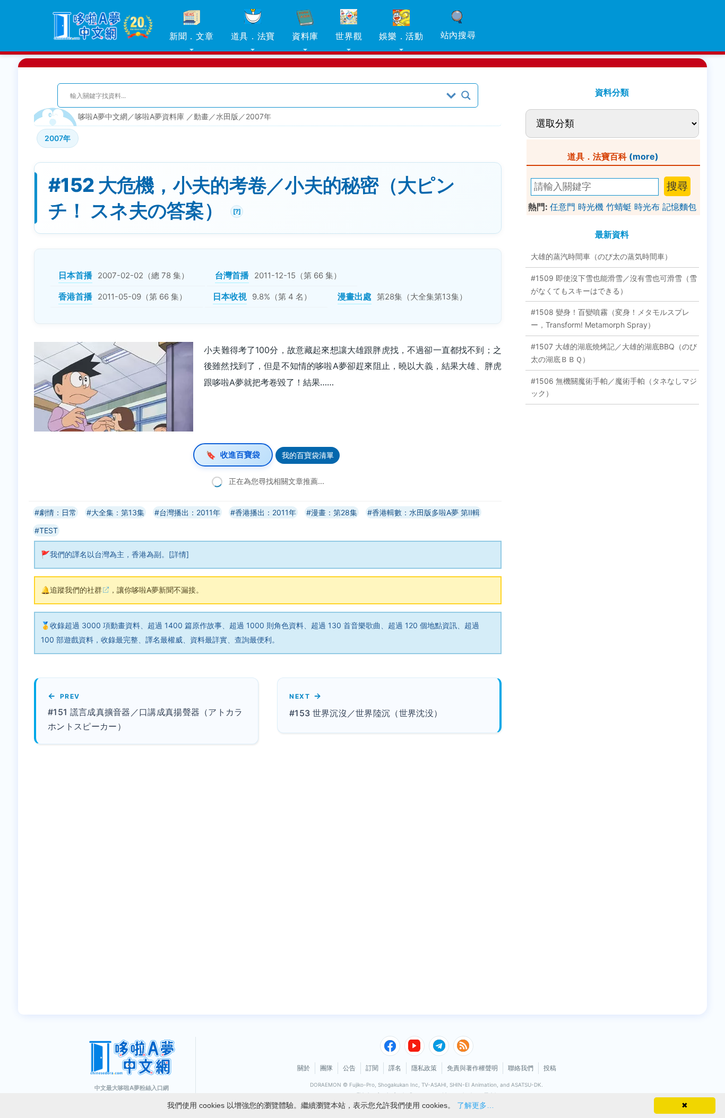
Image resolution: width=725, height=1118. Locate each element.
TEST (48, 530)
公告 (349, 1068)
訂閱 (372, 1068)
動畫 (201, 116)
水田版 (227, 116)
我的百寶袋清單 (308, 455)
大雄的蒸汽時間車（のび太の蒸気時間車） (601, 256)
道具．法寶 (253, 36)
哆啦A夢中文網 (102, 116)
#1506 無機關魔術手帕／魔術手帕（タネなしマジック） (614, 387)
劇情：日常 (57, 512)
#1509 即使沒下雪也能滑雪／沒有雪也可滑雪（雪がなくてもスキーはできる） (614, 284)
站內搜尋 (458, 35)
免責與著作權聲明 (472, 1068)
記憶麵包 (679, 206)
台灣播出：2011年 (189, 512)
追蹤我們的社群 (76, 589)
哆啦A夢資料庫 (159, 116)
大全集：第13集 (117, 512)
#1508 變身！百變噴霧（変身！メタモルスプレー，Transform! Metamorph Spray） (610, 318)
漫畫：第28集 (334, 512)
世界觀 (348, 36)
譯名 (395, 1068)
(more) (644, 156)
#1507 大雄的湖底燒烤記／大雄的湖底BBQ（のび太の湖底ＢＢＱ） (614, 353)
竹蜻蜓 (619, 206)
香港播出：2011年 (265, 512)
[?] (235, 210)
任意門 (562, 206)
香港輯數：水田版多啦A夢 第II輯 (426, 512)
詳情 (178, 554)
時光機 (590, 206)
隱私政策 (424, 1068)
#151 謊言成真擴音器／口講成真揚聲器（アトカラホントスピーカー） (145, 719)
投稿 (549, 1068)
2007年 (258, 116)
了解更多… (475, 1105)
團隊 (326, 1068)
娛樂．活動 (401, 36)
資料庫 (305, 36)
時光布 (647, 206)
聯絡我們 (520, 1068)
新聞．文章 (191, 36)
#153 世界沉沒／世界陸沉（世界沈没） (365, 713)
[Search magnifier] (466, 95)
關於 (303, 1068)
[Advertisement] (233, 879)
